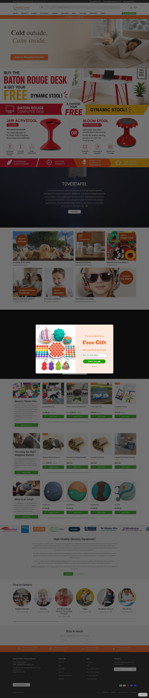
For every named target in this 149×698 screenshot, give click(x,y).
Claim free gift (94, 361)
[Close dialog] (38, 327)
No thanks (94, 366)
